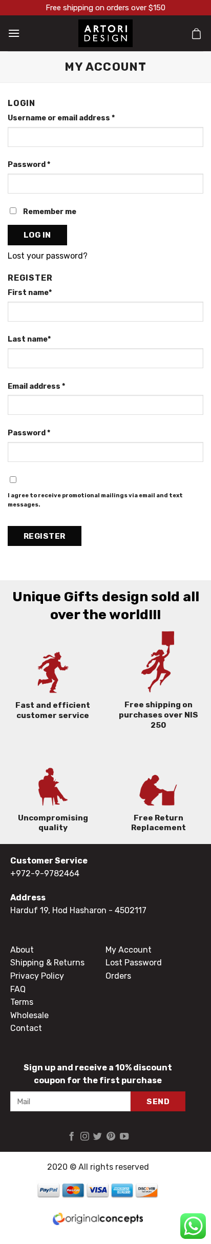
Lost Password (134, 962)
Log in (37, 235)
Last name (29, 339)
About (22, 950)
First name (30, 292)
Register (45, 536)
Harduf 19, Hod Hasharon (58, 910)
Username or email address (61, 118)
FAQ (18, 989)
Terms (21, 1002)
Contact (26, 1028)
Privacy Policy (37, 976)
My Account (129, 950)
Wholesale (29, 1015)
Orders (118, 976)
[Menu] (14, 33)
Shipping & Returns (47, 962)
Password (29, 164)
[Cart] (196, 34)
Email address (36, 386)
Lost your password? (48, 256)
